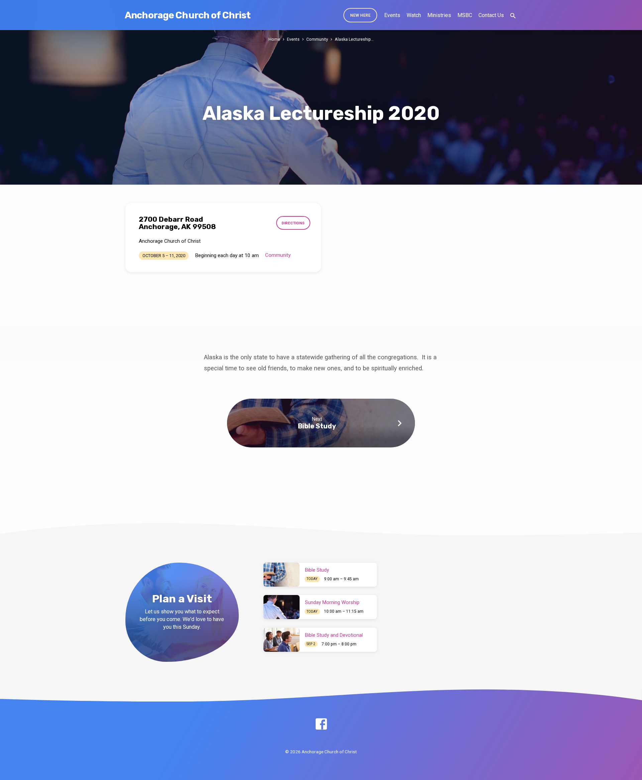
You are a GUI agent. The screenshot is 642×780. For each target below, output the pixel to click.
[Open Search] (513, 16)
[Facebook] (321, 724)
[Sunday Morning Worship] (281, 607)
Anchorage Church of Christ (187, 15)
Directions (293, 223)
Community (317, 39)
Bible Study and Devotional (334, 635)
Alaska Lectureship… (354, 39)
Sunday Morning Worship (332, 602)
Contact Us (491, 15)
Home (274, 39)
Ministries (439, 15)
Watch (414, 15)
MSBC (464, 15)
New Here (360, 15)
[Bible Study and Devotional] (281, 640)
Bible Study (317, 426)
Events (392, 15)
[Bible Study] (281, 575)
